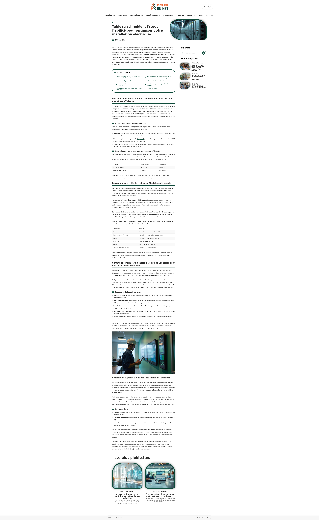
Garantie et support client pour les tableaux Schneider (159, 84)
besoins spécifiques (137, 114)
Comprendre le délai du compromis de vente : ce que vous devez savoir (198, 77)
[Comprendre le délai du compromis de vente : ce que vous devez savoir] (185, 76)
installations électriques (153, 54)
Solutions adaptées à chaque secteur (128, 81)
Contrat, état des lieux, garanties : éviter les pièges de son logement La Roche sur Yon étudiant (197, 67)
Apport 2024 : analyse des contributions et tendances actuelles (127, 496)
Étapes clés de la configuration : (157, 81)
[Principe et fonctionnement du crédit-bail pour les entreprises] (160, 475)
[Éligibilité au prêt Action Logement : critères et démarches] (185, 85)
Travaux (115, 22)
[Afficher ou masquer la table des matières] (152, 73)
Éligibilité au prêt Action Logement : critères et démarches (198, 86)
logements (140, 139)
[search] (205, 6)
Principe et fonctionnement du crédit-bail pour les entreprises (160, 495)
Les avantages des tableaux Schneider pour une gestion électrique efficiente (128, 77)
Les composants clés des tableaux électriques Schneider (129, 89)
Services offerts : (153, 88)
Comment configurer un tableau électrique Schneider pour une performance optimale (159, 77)
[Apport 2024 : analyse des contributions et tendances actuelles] (127, 475)
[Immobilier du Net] (159, 7)
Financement (130, 491)
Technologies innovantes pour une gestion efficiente (130, 84)
